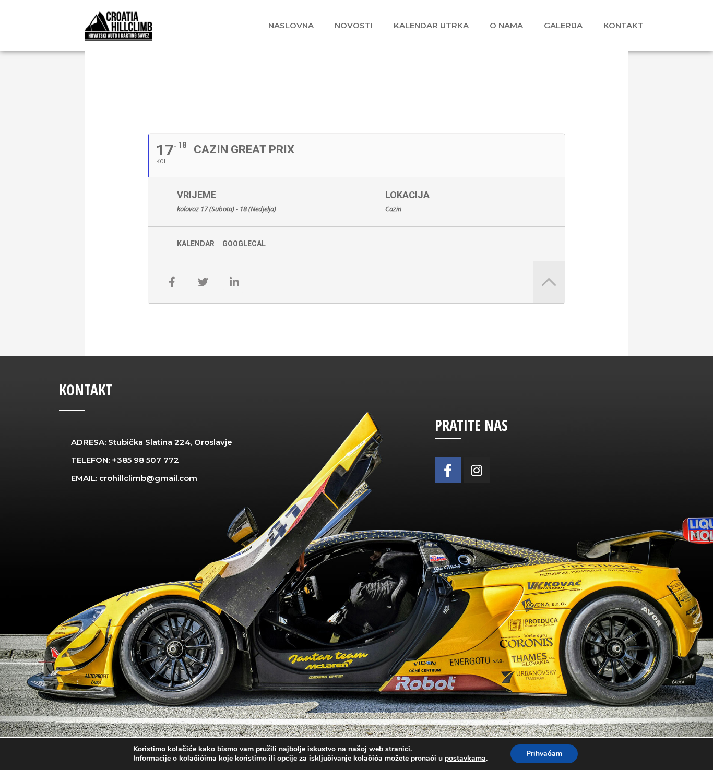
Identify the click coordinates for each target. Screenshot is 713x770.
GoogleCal (244, 243)
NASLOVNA (291, 25)
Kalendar (196, 243)
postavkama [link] (465, 758)
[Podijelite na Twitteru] (203, 282)
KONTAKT (623, 25)
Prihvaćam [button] (544, 754)
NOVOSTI (354, 25)
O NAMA (506, 25)
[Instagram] (477, 470)
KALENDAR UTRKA (431, 25)
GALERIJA (563, 25)
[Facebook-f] (448, 470)
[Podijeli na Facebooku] (172, 282)
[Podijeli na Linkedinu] (234, 282)
